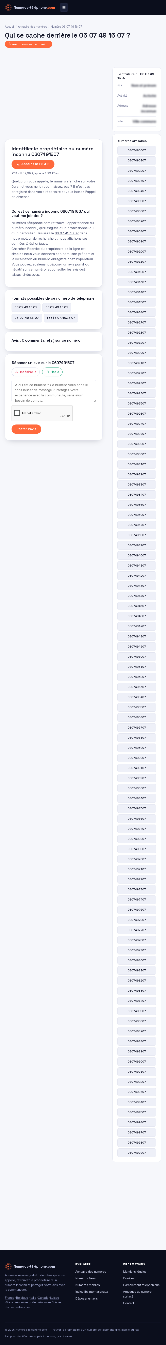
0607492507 (137, 403)
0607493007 (137, 454)
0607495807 (137, 737)
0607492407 (137, 393)
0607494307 (137, 586)
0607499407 (137, 1102)
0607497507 (137, 909)
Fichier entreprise (18, 1307)
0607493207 (137, 474)
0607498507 (137, 1011)
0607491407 (137, 292)
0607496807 (137, 839)
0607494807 (137, 636)
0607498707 (137, 1031)
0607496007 (137, 758)
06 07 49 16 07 (67, 233)
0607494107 (137, 565)
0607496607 (137, 818)
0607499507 (137, 1112)
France (9, 1298)
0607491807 (137, 332)
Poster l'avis (26, 429)
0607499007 (137, 1061)
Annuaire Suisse (50, 1302)
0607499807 (137, 1142)
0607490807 (137, 231)
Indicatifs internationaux (91, 1291)
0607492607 (137, 413)
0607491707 (137, 322)
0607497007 (137, 859)
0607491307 (137, 282)
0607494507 (137, 606)
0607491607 (137, 312)
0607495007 (137, 656)
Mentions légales (135, 1271)
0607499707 (137, 1132)
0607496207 (137, 778)
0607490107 (137, 160)
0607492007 (137, 353)
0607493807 (137, 535)
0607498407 (137, 1001)
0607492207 (137, 373)
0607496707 (137, 829)
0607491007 (137, 251)
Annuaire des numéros (32, 26)
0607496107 (137, 768)
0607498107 (137, 970)
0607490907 (137, 241)
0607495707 (137, 727)
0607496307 (137, 788)
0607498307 (137, 990)
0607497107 (137, 869)
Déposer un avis (86, 1298)
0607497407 (137, 899)
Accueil (9, 26)
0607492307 (137, 383)
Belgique (22, 1298)
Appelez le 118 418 (35, 164)
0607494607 (137, 616)
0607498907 (137, 1051)
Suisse (54, 1298)
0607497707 (137, 930)
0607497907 (137, 950)
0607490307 (137, 181)
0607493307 (137, 484)
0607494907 (137, 646)
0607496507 (137, 808)
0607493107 (137, 464)
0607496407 (137, 798)
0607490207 (137, 171)
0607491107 (137, 261)
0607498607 (137, 1021)
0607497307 (137, 889)
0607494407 (137, 596)
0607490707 (137, 221)
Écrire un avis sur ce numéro (29, 44)
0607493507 (137, 505)
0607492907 (137, 444)
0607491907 (137, 342)
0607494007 (137, 555)
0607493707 (137, 525)
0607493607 (137, 515)
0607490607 (137, 211)
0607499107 (137, 1071)
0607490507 (137, 201)
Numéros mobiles (87, 1285)
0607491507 (137, 302)
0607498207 (137, 980)
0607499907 (137, 1152)
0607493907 (137, 545)
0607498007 (137, 960)
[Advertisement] (54, 102)
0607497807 (137, 940)
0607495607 (137, 717)
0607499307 (137, 1092)
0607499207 (137, 1082)
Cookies (129, 1278)
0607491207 (137, 272)
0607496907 (137, 849)
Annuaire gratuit (26, 1302)
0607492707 (137, 424)
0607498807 (137, 1041)
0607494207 (137, 575)
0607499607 (137, 1122)
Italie (33, 1298)
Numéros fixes (85, 1278)
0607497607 (137, 920)
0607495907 (137, 748)
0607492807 (137, 434)
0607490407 (137, 191)
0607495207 (137, 677)
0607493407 (137, 494)
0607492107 (137, 363)
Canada (43, 1298)
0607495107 (137, 667)
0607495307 (137, 687)
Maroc (10, 1302)
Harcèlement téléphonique (141, 1285)
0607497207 (137, 879)
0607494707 (137, 626)
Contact (128, 1303)
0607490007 (137, 150)
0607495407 (137, 697)
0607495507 (137, 707)
